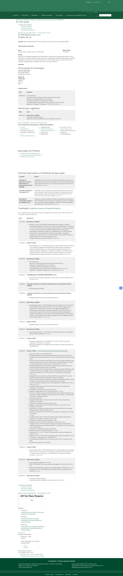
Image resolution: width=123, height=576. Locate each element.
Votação (61, 391)
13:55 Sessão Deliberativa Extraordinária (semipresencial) (52, 351)
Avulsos (23, 127)
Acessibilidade (88, 2)
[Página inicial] (22, 5)
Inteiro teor (35, 34)
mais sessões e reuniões (24, 550)
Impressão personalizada (27, 30)
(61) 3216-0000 (91, 565)
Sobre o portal (49, 574)
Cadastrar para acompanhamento (27, 33)
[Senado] (105, 2)
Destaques (24, 129)
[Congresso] (103, 2)
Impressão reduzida (26, 26)
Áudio (25, 546)
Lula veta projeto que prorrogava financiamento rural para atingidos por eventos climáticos (31, 520)
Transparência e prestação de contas (76, 15)
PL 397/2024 (22, 22)
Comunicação (59, 15)
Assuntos (15, 15)
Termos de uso (59, 574)
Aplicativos (68, 574)
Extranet (75, 574)
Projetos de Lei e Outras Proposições (46, 20)
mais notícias (21, 533)
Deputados (35, 15)
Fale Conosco (97, 2)
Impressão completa (26, 28)
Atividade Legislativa (46, 15)
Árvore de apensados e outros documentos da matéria (32, 122)
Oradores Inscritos (26, 157)
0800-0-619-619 (85, 564)
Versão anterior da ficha (44, 33)
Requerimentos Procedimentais (29, 153)
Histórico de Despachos (27, 136)
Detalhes (26, 547)
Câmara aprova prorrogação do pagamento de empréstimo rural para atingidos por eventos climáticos (32, 528)
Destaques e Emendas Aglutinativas (30, 155)
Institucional (24, 15)
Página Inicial (19, 20)
